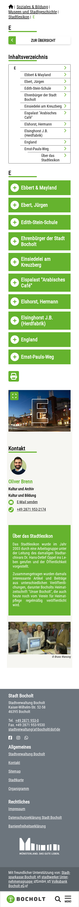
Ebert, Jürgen (34, 81)
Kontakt (14, 762)
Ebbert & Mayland (37, 75)
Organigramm (18, 788)
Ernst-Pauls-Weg (36, 149)
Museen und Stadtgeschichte (32, 11)
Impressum (16, 809)
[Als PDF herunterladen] (13, 377)
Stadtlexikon (18, 16)
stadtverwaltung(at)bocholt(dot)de (34, 729)
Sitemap (14, 771)
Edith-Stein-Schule (37, 88)
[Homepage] (10, 6)
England (30, 142)
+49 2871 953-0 (27, 720)
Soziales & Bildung (32, 6)
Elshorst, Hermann (38, 124)
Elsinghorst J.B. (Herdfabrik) (36, 133)
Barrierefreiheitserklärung (27, 826)
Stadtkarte (16, 780)
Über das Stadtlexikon (50, 157)
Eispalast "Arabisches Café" (40, 115)
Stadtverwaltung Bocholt (26, 754)
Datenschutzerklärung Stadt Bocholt (35, 817)
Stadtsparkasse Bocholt (39, 874)
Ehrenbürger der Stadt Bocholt (40, 97)
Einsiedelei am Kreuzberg (43, 106)
